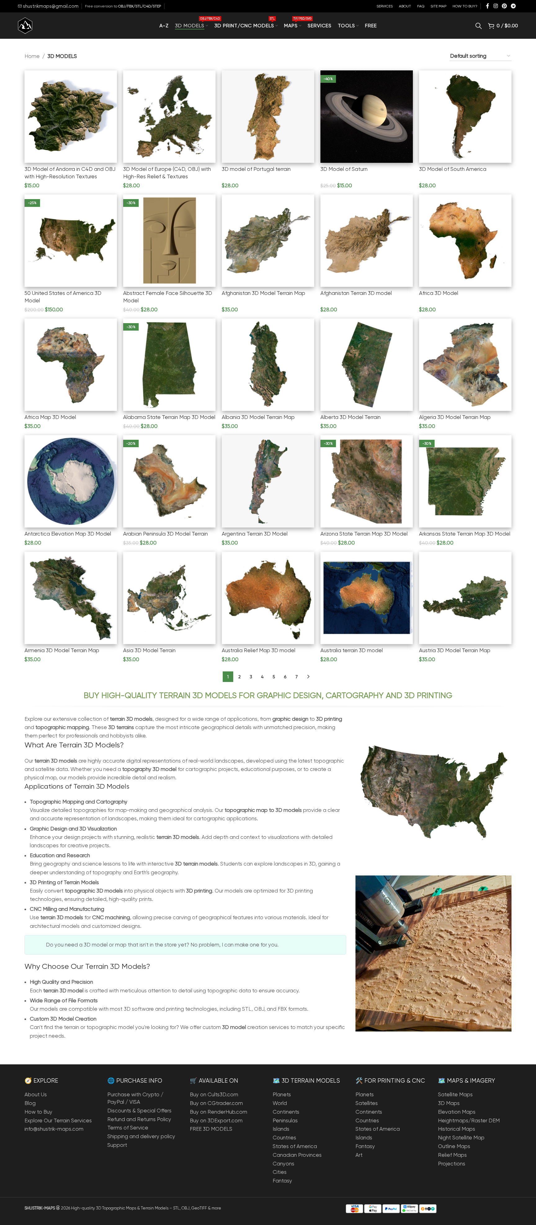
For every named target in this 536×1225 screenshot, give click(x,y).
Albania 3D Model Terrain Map (258, 417)
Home (32, 56)
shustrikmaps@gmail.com (50, 6)
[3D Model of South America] (465, 116)
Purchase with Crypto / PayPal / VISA (135, 1098)
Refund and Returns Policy (139, 1119)
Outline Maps (454, 1146)
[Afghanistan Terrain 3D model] (366, 240)
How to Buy (38, 1112)
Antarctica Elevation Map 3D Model (68, 534)
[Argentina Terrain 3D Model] (268, 481)
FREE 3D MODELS (211, 1129)
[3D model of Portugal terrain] (268, 116)
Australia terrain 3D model (351, 650)
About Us (36, 1094)
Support (117, 1145)
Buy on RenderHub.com (218, 1112)
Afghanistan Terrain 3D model (356, 293)
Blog (30, 1103)
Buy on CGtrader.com (216, 1103)
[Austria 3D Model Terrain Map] (465, 598)
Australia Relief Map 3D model (258, 650)
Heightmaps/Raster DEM (469, 1120)
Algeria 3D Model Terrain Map (455, 417)
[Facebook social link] (487, 6)
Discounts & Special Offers (139, 1110)
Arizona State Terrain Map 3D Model (364, 534)
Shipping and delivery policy (141, 1136)
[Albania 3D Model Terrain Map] (268, 364)
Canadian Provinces (297, 1155)
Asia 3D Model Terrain (149, 650)
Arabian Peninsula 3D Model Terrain (165, 534)
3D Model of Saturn (344, 169)
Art (359, 1155)
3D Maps (449, 1103)
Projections (451, 1163)
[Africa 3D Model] (465, 240)
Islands (281, 1129)
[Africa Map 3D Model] (71, 364)
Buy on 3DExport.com (216, 1120)
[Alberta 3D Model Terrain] (366, 364)
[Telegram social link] (513, 6)
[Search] (478, 26)
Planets (282, 1094)
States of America (295, 1146)
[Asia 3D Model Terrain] (169, 598)
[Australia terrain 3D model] (366, 598)
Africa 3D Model (438, 293)
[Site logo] (25, 25)
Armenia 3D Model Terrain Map (62, 650)
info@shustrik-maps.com (54, 1129)
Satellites (366, 1103)
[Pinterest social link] (504, 6)
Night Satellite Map (461, 1137)
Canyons (283, 1163)
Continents (286, 1112)
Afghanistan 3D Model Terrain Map (263, 293)
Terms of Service (127, 1128)
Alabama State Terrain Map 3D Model (169, 417)
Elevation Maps (457, 1112)
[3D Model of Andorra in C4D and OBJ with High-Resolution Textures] (71, 116)
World (280, 1103)
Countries (284, 1137)
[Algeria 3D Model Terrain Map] (465, 364)
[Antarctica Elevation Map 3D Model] (71, 481)
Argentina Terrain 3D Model (255, 534)
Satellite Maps (455, 1094)
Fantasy (282, 1181)
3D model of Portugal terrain (256, 169)
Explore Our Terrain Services (58, 1120)
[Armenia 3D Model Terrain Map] (71, 598)
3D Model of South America (452, 169)
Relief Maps (452, 1155)
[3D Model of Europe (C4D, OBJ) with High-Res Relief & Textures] (169, 116)
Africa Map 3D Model (50, 417)
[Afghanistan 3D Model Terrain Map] (268, 240)
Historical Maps (456, 1129)
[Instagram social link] (495, 6)
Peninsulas (285, 1120)
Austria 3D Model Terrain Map (454, 650)
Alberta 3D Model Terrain (350, 417)
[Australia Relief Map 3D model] (268, 598)
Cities (280, 1172)
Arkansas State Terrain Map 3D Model (464, 534)
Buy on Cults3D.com (214, 1094)
